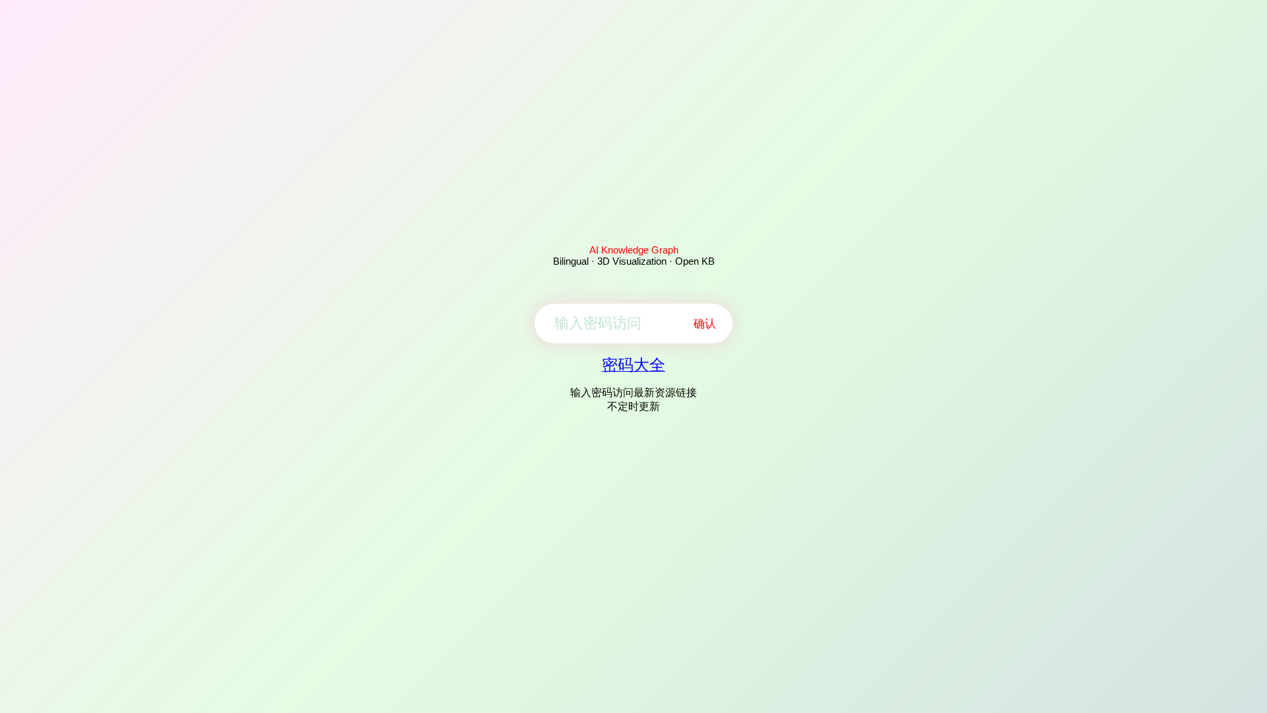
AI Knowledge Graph (633, 249)
